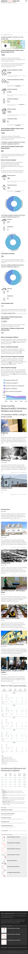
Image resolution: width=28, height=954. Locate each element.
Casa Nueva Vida (5, 460)
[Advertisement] (14, 18)
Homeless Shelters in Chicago (13, 837)
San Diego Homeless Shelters (13, 866)
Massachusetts (6, 34)
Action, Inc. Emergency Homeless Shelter (12, 645)
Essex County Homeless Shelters (8, 813)
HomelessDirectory (10, 1)
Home (2, 34)
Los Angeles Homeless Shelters (13, 872)
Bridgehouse (4, 433)
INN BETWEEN (5, 535)
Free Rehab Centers (5, 821)
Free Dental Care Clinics (6, 817)
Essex (11, 34)
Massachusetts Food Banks (6, 809)
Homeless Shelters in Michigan (13, 842)
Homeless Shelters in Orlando (13, 854)
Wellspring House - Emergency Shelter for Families (13, 671)
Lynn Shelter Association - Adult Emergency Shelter (13, 591)
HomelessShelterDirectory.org (14, 952)
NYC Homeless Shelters (12, 860)
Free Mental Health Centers (7, 825)
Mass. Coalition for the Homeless (10, 618)
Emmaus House (5, 509)
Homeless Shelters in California (13, 848)
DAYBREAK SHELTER (6, 488)
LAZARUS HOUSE (5, 563)
